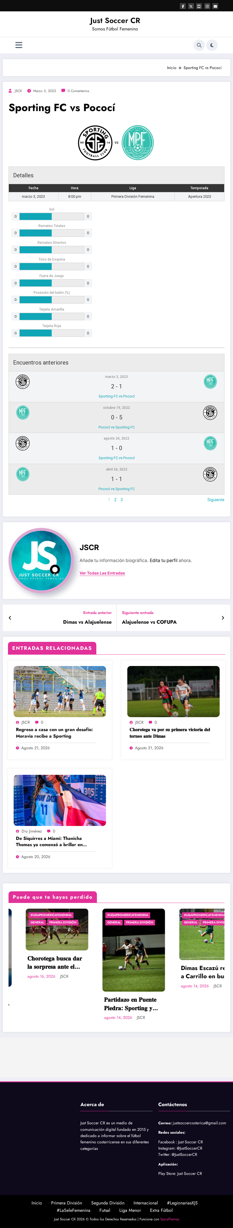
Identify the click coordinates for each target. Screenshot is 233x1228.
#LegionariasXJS (182, 1203)
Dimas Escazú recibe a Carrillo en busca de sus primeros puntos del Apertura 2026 (192, 972)
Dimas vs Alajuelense (87, 622)
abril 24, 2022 (116, 469)
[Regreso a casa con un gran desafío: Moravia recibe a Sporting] (60, 691)
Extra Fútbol (161, 1210)
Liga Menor (130, 1210)
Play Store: (167, 1173)
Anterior (16, 500)
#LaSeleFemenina (73, 1210)
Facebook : (167, 1142)
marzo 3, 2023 (116, 377)
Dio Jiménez (32, 831)
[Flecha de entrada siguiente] (222, 618)
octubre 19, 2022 (116, 408)
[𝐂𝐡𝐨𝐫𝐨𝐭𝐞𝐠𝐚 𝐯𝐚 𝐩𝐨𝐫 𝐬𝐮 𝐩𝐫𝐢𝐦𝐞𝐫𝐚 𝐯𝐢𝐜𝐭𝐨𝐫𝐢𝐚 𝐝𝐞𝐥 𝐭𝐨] (173, 691)
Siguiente (215, 500)
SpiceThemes (169, 1219)
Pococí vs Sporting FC (117, 427)
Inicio (37, 1203)
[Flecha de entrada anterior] (10, 618)
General (20, 922)
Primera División (45, 922)
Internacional (146, 1203)
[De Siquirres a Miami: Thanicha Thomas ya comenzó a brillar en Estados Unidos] (60, 800)
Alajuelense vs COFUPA (149, 622)
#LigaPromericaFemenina (33, 915)
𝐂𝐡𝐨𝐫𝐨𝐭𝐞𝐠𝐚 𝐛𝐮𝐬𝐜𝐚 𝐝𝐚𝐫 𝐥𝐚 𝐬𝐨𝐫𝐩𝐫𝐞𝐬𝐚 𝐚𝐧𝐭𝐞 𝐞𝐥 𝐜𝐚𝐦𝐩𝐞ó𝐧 (37, 962)
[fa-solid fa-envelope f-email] (215, 6)
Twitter (163, 1154)
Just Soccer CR (115, 20)
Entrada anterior (97, 612)
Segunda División (107, 1203)
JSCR (18, 90)
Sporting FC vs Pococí (117, 396)
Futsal (104, 1210)
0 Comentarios (78, 90)
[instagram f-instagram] (207, 6)
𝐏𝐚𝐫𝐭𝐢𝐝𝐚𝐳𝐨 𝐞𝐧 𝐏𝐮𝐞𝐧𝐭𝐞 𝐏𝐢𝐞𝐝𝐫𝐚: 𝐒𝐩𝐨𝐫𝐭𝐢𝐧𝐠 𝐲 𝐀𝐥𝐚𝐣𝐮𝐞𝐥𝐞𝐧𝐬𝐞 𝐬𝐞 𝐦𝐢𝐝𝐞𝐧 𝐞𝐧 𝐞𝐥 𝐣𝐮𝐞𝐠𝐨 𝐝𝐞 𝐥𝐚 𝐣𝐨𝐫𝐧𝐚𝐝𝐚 (114, 1004)
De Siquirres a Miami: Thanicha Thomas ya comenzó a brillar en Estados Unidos (49, 841)
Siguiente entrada (137, 612)
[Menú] (19, 45)
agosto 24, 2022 (116, 438)
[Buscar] (199, 45)
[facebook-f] (183, 6)
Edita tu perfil (164, 560)
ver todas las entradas (102, 573)
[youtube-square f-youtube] (199, 6)
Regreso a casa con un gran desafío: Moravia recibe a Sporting (54, 733)
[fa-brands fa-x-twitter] (191, 6)
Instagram (166, 1148)
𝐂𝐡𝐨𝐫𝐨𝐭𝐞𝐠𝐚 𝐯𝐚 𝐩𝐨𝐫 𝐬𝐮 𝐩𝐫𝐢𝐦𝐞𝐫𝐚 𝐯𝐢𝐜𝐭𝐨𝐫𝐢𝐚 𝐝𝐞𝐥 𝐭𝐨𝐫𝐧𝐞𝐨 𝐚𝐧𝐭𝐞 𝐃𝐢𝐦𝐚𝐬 (170, 733)
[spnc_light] (212, 45)
